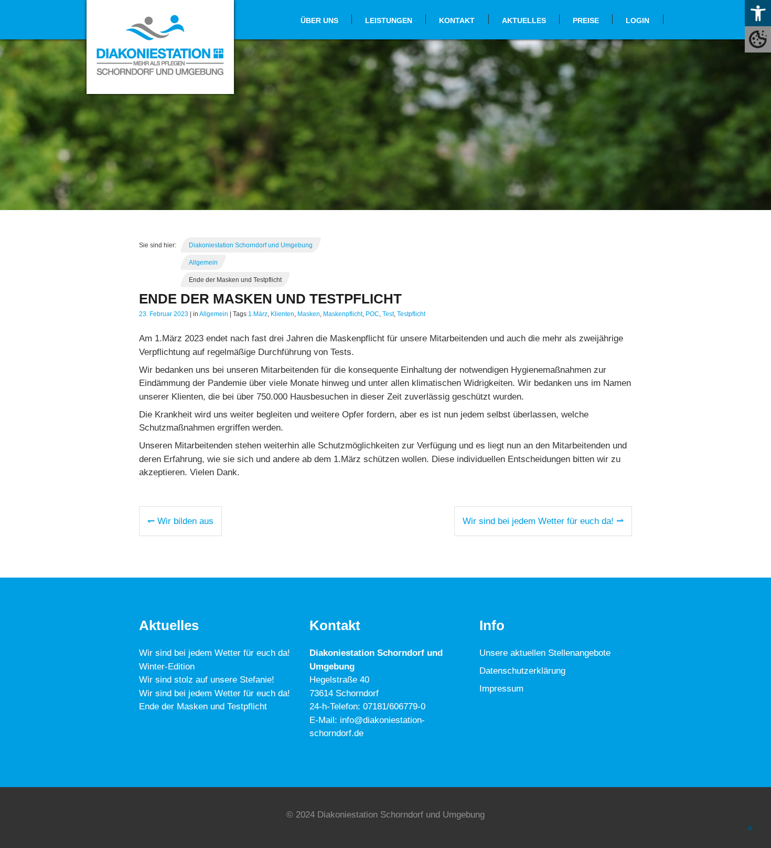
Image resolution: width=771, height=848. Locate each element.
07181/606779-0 (394, 707)
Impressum (501, 689)
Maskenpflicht (342, 314)
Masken (308, 314)
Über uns (319, 20)
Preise (586, 20)
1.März (257, 314)
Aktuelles (524, 20)
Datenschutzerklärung (522, 671)
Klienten (282, 314)
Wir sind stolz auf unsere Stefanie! (206, 680)
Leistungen (388, 20)
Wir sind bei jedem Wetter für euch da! (214, 693)
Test (388, 314)
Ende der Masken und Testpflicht (203, 707)
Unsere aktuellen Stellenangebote (545, 653)
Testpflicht (411, 314)
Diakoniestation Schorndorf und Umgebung (251, 245)
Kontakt (457, 20)
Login (637, 20)
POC (372, 314)
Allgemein (203, 262)
